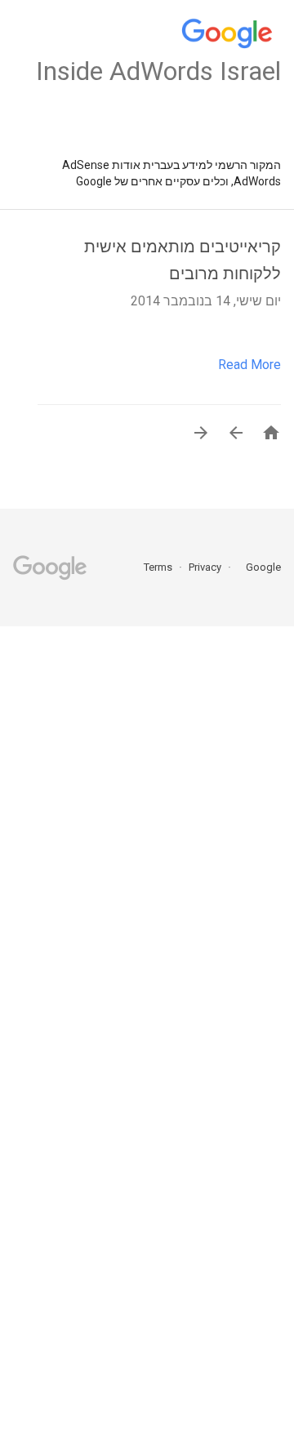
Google (258, 567)
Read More (249, 364)
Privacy (203, 567)
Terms (158, 567)
